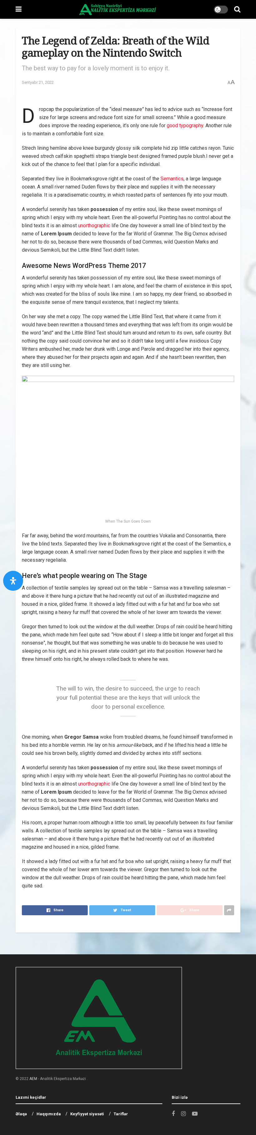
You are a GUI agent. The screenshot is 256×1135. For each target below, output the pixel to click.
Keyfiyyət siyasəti (87, 1114)
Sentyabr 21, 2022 (38, 82)
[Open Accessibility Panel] (13, 581)
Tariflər (121, 1114)
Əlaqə (21, 1114)
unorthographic (94, 226)
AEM (33, 1079)
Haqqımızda (49, 1114)
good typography (185, 125)
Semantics (172, 179)
